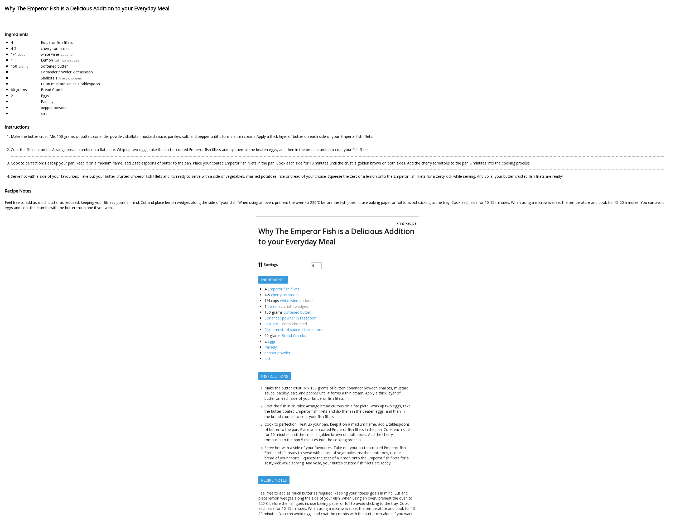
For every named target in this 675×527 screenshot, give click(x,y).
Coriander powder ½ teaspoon (67, 71)
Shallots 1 (49, 78)
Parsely (47, 101)
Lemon (47, 60)
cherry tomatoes (55, 48)
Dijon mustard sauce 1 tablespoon (70, 83)
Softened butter (54, 66)
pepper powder (54, 107)
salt (44, 113)
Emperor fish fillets (57, 42)
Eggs (45, 95)
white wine (50, 54)
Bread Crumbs (53, 89)
